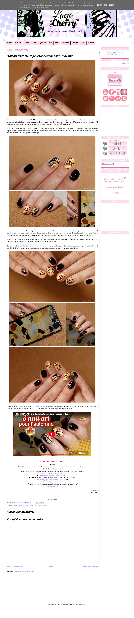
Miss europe (26, 467)
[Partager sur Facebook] (42, 502)
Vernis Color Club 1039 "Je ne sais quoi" (52, 475)
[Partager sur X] (40, 502)
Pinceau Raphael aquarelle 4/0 (53, 482)
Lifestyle (43, 43)
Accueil (9, 43)
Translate (120, 55)
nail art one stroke (23, 505)
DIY (50, 43)
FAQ (83, 43)
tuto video (44, 505)
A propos (75, 43)
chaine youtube (40, 406)
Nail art (18, 43)
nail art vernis (33, 505)
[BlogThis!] (38, 502)
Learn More (102, 5)
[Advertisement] (115, 121)
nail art (16, 505)
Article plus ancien (90, 567)
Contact (91, 43)
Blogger (83, 604)
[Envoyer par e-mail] (36, 502)
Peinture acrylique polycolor (45, 480)
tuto (39, 505)
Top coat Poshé (52, 486)
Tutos (57, 43)
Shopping (65, 43)
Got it (111, 5)
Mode (34, 43)
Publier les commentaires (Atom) (25, 571)
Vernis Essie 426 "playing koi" (52, 473)
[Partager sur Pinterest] (43, 502)
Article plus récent (15, 567)
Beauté (26, 43)
